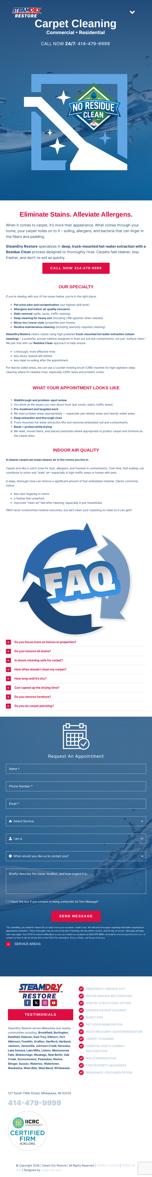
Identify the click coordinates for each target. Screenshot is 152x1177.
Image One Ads (51, 1170)
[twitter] (36, 1002)
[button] (76, 642)
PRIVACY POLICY (108, 1165)
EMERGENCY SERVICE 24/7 (105, 989)
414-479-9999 (34, 1103)
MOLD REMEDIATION (101, 1058)
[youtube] (53, 1002)
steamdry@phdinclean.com (129, 934)
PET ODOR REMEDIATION (104, 1024)
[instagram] (45, 1002)
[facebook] (27, 1002)
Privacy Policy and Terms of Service (87, 938)
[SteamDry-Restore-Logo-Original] (40, 983)
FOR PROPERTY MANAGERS (106, 1065)
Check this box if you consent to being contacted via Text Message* (54, 901)
